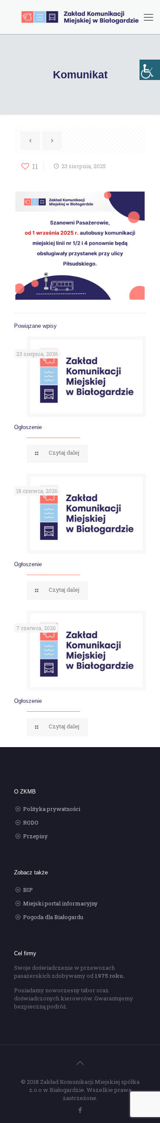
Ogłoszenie (28, 427)
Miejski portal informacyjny (60, 903)
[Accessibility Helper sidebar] (150, 70)
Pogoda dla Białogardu (53, 917)
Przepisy (35, 836)
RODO (30, 822)
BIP (28, 890)
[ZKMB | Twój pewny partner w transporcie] (80, 17)
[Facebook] (80, 1110)
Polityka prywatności (51, 809)
